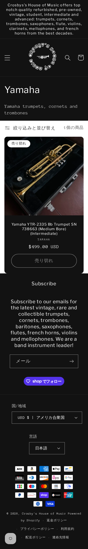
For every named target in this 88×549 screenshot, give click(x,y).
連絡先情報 (60, 537)
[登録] (71, 361)
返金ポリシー (57, 520)
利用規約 (67, 529)
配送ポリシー (35, 537)
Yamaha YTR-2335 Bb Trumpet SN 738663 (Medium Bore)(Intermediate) (44, 229)
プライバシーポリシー (37, 529)
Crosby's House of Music (44, 513)
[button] (7, 57)
